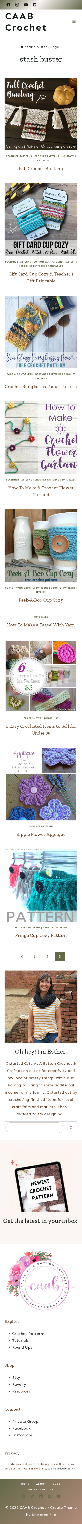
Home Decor (41, 160)
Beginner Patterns (19, 156)
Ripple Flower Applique (41, 834)
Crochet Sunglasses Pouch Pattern (41, 386)
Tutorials (69, 479)
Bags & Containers (20, 374)
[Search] (70, 1127)
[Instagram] (17, 5)
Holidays (68, 156)
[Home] (21, 47)
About (41, 1484)
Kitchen (41, 592)
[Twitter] (32, 1496)
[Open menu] (73, 22)
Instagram (22, 1435)
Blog (57, 1484)
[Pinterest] (35, 5)
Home (25, 1484)
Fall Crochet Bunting (41, 168)
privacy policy (66, 1468)
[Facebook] (8, 5)
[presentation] (41, 114)
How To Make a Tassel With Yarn (41, 625)
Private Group (25, 1421)
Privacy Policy (41, 1489)
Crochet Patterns (46, 156)
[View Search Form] (75, 4)
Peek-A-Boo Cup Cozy (41, 600)
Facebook (21, 1428)
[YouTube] (26, 5)
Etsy (16, 1377)
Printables (55, 266)
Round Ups (51, 718)
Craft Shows (32, 718)
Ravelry (19, 1384)
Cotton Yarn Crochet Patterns (55, 261)
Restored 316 (44, 1514)
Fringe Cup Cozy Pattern (41, 935)
